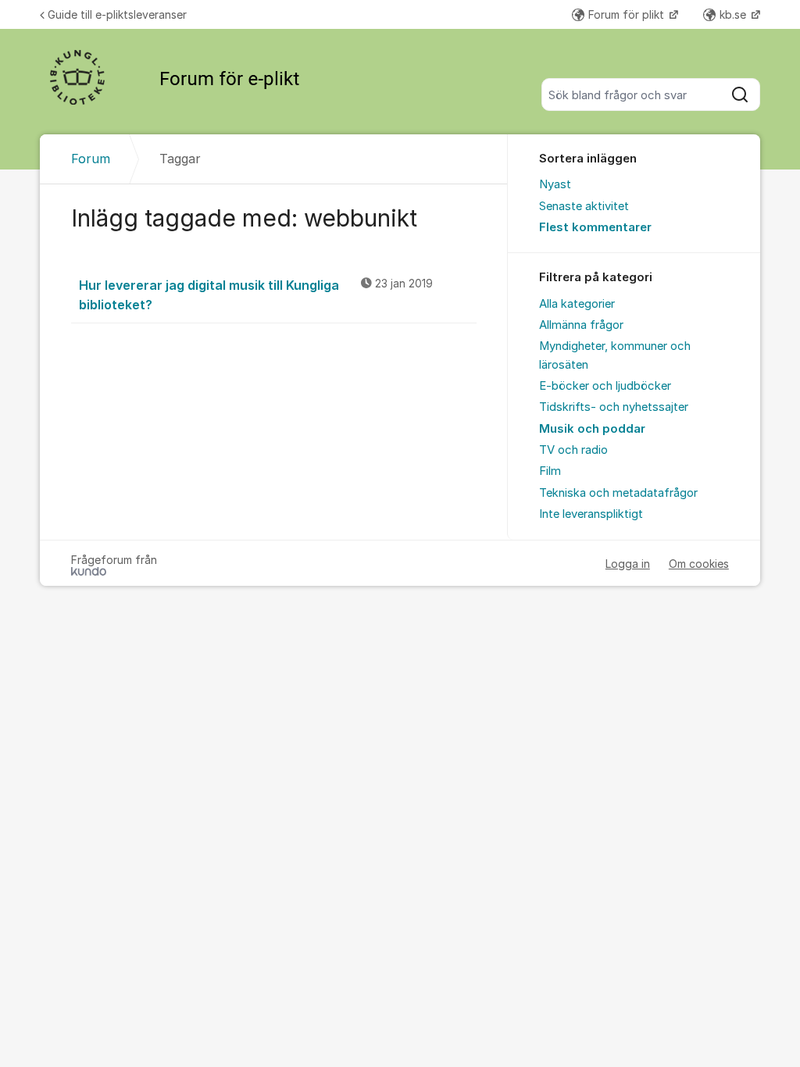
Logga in (627, 563)
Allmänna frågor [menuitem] (581, 325)
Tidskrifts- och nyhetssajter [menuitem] (613, 407)
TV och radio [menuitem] (573, 450)
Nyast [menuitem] (555, 184)
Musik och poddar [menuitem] (592, 429)
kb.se (734, 14)
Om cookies (699, 563)
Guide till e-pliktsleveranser (117, 14)
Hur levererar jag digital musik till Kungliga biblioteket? (256, 294)
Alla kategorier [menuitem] (577, 304)
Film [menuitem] (550, 471)
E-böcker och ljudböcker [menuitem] (605, 386)
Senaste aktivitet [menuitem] (584, 206)
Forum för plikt (627, 14)
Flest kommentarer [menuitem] (595, 227)
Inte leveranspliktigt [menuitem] (591, 514)
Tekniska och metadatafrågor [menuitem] (618, 493)
